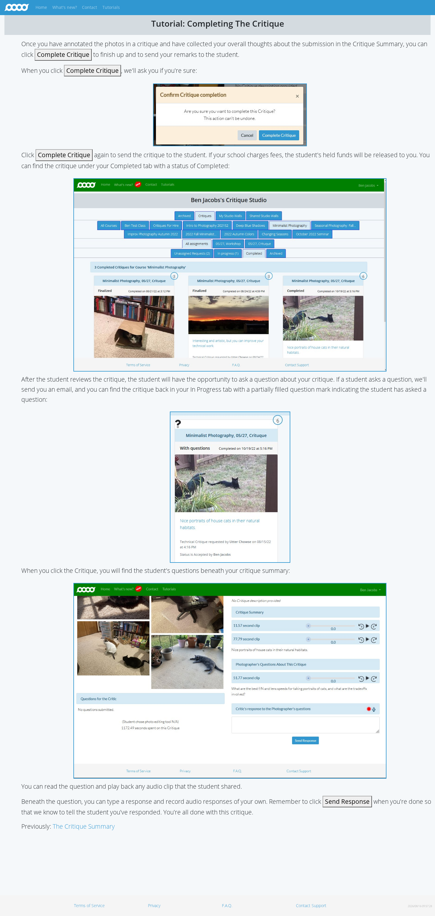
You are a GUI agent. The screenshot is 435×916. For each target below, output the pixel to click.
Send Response (347, 801)
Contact (89, 7)
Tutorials (111, 7)
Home (42, 7)
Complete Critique (63, 54)
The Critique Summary (84, 826)
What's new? (64, 7)
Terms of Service (89, 905)
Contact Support (311, 905)
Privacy (154, 905)
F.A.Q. (227, 905)
